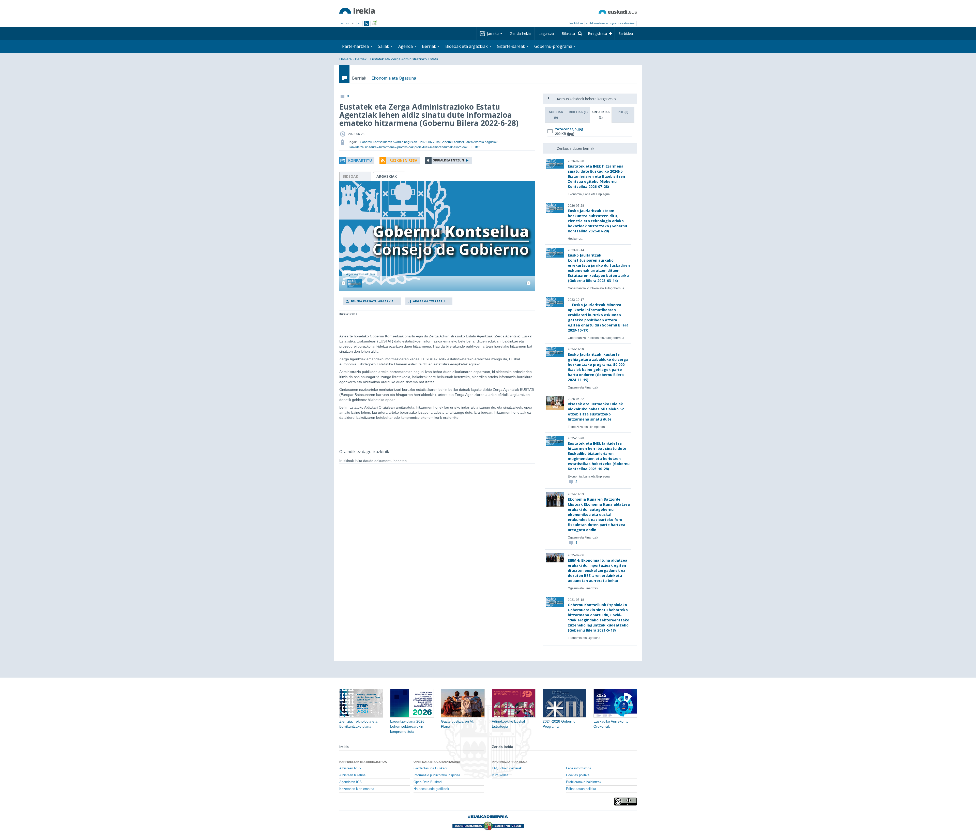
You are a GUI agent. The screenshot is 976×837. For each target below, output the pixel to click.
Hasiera (345, 59)
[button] (356, 160)
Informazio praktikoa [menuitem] (509, 761)
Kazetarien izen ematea (356, 789)
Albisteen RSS (350, 768)
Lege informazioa (578, 768)
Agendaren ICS (350, 782)
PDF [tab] (623, 112)
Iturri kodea (500, 775)
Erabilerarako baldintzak (583, 782)
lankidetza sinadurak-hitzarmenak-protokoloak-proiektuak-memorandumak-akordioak (408, 147)
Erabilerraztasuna (597, 23)
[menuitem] (571, 33)
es (347, 23)
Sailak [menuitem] (384, 46)
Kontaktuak (576, 23)
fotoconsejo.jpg (569, 129)
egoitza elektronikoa (623, 23)
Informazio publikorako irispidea (437, 775)
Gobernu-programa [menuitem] (553, 46)
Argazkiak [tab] (600, 114)
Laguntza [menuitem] (546, 33)
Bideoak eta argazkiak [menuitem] (467, 46)
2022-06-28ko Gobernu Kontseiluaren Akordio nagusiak (458, 142)
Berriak (361, 59)
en (359, 23)
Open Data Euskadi (428, 782)
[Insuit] (366, 23)
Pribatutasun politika (581, 789)
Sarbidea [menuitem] (626, 33)
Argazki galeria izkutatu (360, 274)
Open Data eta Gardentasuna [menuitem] (437, 761)
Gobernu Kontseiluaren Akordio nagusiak (388, 142)
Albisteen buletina (352, 775)
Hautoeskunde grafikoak (431, 789)
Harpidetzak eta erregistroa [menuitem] (363, 761)
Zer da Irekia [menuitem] (520, 33)
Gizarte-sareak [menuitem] (511, 46)
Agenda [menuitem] (406, 46)
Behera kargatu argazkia (372, 301)
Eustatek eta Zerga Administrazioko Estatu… (405, 59)
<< (342, 23)
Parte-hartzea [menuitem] (356, 46)
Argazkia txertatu (429, 301)
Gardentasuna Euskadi (430, 768)
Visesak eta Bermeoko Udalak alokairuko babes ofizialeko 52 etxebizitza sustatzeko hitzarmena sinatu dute (596, 411)
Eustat (475, 147)
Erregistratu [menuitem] (597, 33)
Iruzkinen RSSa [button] (402, 160)
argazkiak (386, 176)
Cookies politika (577, 775)
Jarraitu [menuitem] (493, 33)
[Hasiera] (357, 11)
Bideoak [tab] (578, 112)
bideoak (350, 176)
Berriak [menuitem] (429, 46)
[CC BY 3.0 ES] (625, 801)
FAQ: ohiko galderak (507, 768)
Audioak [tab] (556, 114)
